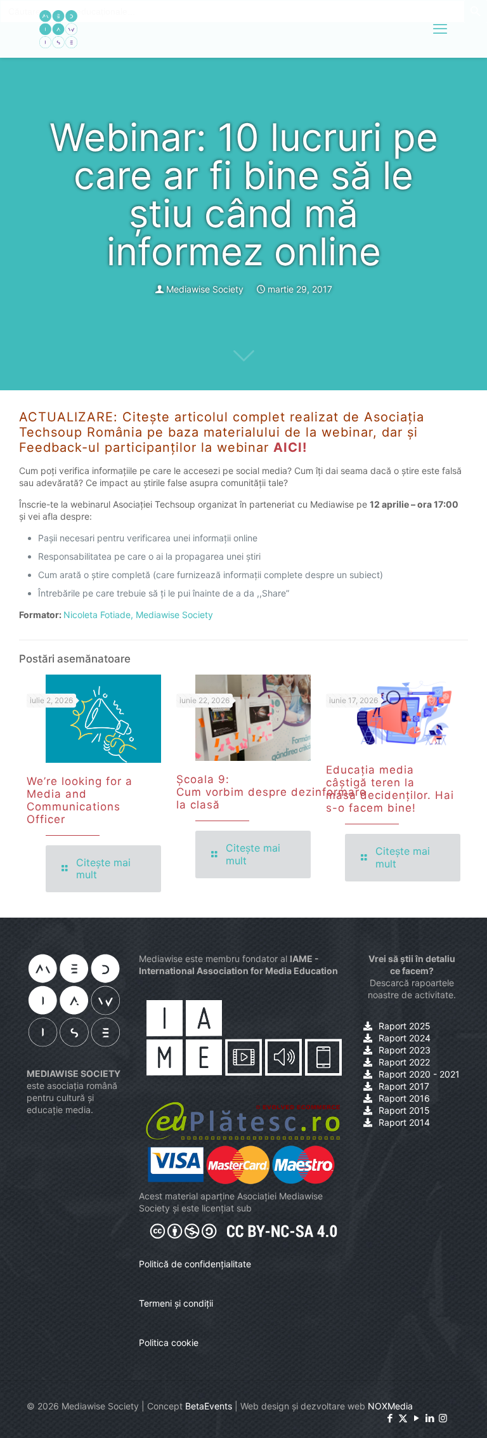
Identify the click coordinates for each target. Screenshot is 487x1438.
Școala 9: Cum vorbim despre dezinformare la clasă (271, 792)
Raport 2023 (405, 1050)
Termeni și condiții (176, 1303)
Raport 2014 (404, 1122)
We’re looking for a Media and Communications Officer (80, 800)
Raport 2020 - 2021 (419, 1074)
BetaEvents (208, 1406)
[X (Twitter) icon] (403, 1418)
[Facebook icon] (389, 1418)
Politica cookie (168, 1342)
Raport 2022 (404, 1062)
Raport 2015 (404, 1110)
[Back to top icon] (426, 1412)
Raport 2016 (404, 1098)
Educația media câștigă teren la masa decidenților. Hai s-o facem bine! (390, 788)
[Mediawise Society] (58, 28)
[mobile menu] (440, 28)
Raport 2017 (404, 1086)
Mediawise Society (205, 289)
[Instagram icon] (443, 1418)
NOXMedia (390, 1406)
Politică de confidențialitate (195, 1263)
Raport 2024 (405, 1037)
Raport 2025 (405, 1025)
